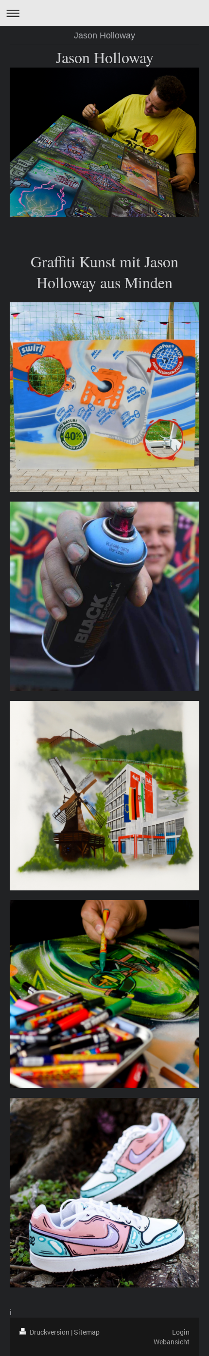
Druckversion (49, 1332)
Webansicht (172, 1341)
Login (181, 1332)
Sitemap (87, 1332)
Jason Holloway (104, 35)
